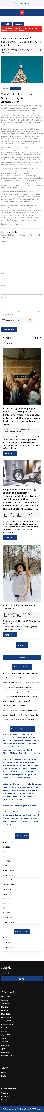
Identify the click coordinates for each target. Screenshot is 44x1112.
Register (4, 1072)
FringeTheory (8, 947)
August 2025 (7, 894)
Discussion (7, 942)
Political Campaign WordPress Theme (16, 1109)
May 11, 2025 (11, 430)
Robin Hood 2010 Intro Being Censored (20, 607)
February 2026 (8, 870)
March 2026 (7, 866)
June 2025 (6, 903)
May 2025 (6, 908)
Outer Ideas (22, 3)
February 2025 (8, 922)
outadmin (22, 50)
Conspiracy (18, 24)
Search (22, 645)
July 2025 (6, 899)
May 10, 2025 (11, 614)
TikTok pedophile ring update (25, 806)
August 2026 (7, 842)
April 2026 (7, 861)
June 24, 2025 (9, 50)
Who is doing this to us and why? (14, 706)
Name (3, 274)
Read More (11, 454)
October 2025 (8, 889)
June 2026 (6, 852)
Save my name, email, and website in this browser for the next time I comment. (21, 313)
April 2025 (7, 913)
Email (3, 285)
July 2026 (6, 847)
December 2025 (9, 880)
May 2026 (6, 856)
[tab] (22, 12)
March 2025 (7, 917)
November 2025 (9, 884)
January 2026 (8, 875)
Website (4, 297)
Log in (3, 1076)
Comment (5, 241)
